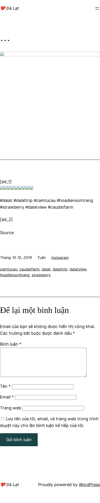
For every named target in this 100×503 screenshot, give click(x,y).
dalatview (78, 269)
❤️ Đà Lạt (9, 8)
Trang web (10, 407)
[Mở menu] (97, 8)
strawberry (41, 275)
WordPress (89, 484)
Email (7, 397)
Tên (5, 386)
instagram (60, 257)
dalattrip (60, 269)
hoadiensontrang (15, 275)
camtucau (8, 269)
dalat (46, 269)
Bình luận (10, 344)
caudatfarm (29, 269)
